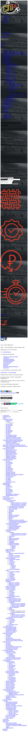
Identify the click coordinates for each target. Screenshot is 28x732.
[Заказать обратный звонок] (1, 413)
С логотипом (12, 590)
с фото (10, 537)
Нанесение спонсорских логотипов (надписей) (14, 53)
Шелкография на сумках (11, 495)
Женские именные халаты (15, 85)
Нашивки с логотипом (11, 697)
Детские (13, 548)
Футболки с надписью (14, 544)
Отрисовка (5, 109)
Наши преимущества (8, 361)
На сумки (8, 429)
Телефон (5, 179)
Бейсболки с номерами (14, 582)
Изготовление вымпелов (11, 702)
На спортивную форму (11, 436)
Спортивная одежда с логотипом (16, 506)
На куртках (8, 465)
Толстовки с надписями (14, 555)
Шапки (10, 518)
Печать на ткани (7, 104)
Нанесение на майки (11, 631)
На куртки (8, 432)
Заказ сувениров (12, 372)
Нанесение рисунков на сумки (13, 659)
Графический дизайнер (11, 722)
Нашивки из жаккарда (11, 458)
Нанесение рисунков (8, 103)
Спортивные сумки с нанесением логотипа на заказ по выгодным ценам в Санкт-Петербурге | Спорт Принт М (18, 521)
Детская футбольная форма (15, 526)
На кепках (8, 478)
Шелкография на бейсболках (12, 494)
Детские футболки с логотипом (18, 505)
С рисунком (11, 563)
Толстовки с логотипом (14, 556)
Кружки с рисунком (13, 714)
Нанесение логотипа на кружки (13, 438)
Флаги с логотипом (10, 716)
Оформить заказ (7, 17)
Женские (13, 547)
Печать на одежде (10, 661)
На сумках (8, 464)
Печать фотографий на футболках (14, 646)
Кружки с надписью (13, 711)
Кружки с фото (12, 713)
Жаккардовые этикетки (11, 449)
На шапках (8, 467)
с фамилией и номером (14, 538)
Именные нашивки (10, 695)
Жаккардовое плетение (8, 55)
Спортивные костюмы (11, 66)
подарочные (11, 91)
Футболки (8, 67)
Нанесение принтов (10, 651)
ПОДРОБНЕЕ (4, 314)
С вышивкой (12, 577)
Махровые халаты (10, 82)
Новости (5, 112)
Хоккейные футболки (14, 543)
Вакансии (5, 21)
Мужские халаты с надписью (18, 614)
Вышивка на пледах (10, 481)
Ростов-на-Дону (7, 33)
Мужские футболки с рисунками (19, 533)
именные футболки (13, 539)
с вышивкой (11, 87)
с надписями (12, 94)
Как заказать (6, 364)
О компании (6, 16)
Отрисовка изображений (9, 360)
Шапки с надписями (10, 78)
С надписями (12, 561)
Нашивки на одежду (10, 690)
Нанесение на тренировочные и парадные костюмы (15, 54)
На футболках (9, 470)
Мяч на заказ (6, 110)
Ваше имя (22, 179)
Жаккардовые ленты (10, 454)
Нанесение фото (7, 102)
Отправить (15, 183)
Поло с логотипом (13, 508)
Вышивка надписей (10, 473)
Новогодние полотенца (14, 596)
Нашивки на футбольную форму (16, 694)
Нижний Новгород (7, 34)
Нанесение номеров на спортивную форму (13, 51)
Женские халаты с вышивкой (18, 604)
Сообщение (16, 180)
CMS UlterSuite (11, 392)
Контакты (5, 22)
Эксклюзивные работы (8, 61)
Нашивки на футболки (14, 692)
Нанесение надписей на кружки (13, 639)
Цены (4, 18)
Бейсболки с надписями (14, 583)
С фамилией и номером (14, 559)
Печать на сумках (10, 686)
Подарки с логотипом (11, 706)
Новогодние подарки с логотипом (14, 705)
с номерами (11, 542)
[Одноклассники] (3, 391)
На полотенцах (9, 469)
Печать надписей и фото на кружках (14, 640)
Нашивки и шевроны (8, 106)
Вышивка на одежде (10, 475)
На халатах (8, 480)
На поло (8, 421)
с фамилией (11, 540)
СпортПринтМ (6, 114)
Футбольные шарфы (10, 715)
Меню (2, 46)
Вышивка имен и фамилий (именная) (14, 474)
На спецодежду (9, 425)
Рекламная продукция (11, 708)
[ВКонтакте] (1, 391)
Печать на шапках (10, 683)
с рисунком (11, 532)
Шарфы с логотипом (11, 704)
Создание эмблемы (7, 107)
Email (2, 179)
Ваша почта (10, 178)
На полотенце (9, 430)
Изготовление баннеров (11, 703)
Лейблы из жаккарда (11, 457)
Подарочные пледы (13, 624)
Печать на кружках (10, 687)
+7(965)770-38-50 (4, 39)
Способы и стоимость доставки (10, 356)
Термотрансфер (6, 58)
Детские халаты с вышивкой (18, 606)
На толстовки (9, 424)
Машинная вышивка (8, 56)
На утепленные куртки (11, 435)
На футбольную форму (11, 628)
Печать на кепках (10, 682)
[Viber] (9, 391)
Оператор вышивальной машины (13, 724)
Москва (5, 31)
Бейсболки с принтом (14, 585)
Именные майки (10, 69)
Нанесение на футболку (11, 442)
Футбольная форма (13, 524)
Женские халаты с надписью (18, 615)
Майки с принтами (10, 70)
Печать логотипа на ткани (12, 671)
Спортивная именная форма (12, 65)
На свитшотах (12, 666)
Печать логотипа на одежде (12, 672)
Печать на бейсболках (11, 681)
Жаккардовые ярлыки (11, 452)
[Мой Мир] (5, 391)
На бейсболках (9, 468)
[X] (7, 391)
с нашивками (12, 536)
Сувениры (5, 19)
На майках (8, 479)
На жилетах (11, 670)
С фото (10, 623)
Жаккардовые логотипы (11, 453)
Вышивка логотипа (10, 472)
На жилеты (8, 427)
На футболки (9, 420)
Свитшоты (11, 511)
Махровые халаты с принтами (16, 96)
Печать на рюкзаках (10, 684)
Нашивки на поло (13, 693)
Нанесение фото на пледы (12, 647)
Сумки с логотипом (10, 80)
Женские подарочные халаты (18, 93)
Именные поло (9, 98)
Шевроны (8, 698)
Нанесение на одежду (11, 652)
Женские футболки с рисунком (18, 534)
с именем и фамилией (14, 88)
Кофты (7, 74)
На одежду (8, 643)
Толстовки (8, 71)
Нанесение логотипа (8, 50)
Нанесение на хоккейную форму (13, 441)
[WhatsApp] (11, 391)
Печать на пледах (10, 688)
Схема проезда (4, 43)
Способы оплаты (7, 362)
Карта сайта (6, 367)
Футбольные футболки (14, 527)
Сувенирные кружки (11, 709)
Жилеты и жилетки (13, 516)
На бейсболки (9, 431)
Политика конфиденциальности (10, 366)
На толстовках (9, 463)
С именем (11, 560)
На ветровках (9, 462)
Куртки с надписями (10, 75)
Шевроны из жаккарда (11, 456)
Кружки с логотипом (13, 710)
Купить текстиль (7, 62)
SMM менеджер (9, 727)
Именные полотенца (11, 81)
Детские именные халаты (15, 86)
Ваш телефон (4, 178)
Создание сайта (4, 392)
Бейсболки (8, 77)
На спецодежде (9, 477)
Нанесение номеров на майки (13, 443)
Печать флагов (9, 718)
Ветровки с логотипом (14, 515)
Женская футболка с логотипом (18, 504)
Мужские (13, 545)
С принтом (11, 564)
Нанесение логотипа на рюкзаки (13, 437)
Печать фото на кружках (11, 649)
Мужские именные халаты (15, 83)
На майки (8, 635)
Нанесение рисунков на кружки (13, 657)
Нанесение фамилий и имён (9, 99)
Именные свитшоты (10, 72)
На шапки (8, 426)
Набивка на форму (10, 447)
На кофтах (11, 667)
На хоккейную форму (11, 629)
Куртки (10, 513)
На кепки (8, 433)
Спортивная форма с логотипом (16, 507)
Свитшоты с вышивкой (14, 569)
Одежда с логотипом (11, 64)
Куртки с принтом (10, 76)
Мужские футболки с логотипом (19, 502)
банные (10, 90)
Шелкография (6, 59)
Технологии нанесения (8, 359)
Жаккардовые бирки (10, 451)
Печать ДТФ (6, 60)
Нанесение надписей (8, 101)
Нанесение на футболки (11, 630)
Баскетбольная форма (14, 528)
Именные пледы (10, 97)
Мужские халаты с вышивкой (18, 603)
